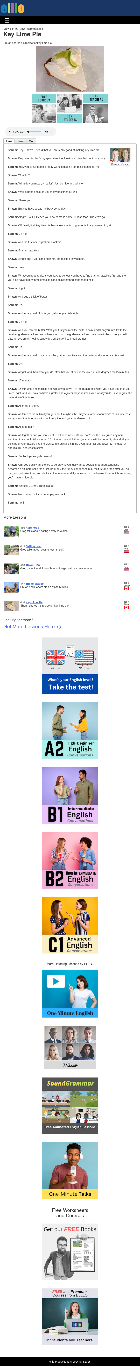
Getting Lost (33, 546)
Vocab (20, 141)
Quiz (31, 141)
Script (9, 141)
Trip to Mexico (35, 584)
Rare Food (32, 528)
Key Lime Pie (34, 602)
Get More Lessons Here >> (32, 626)
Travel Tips (33, 565)
